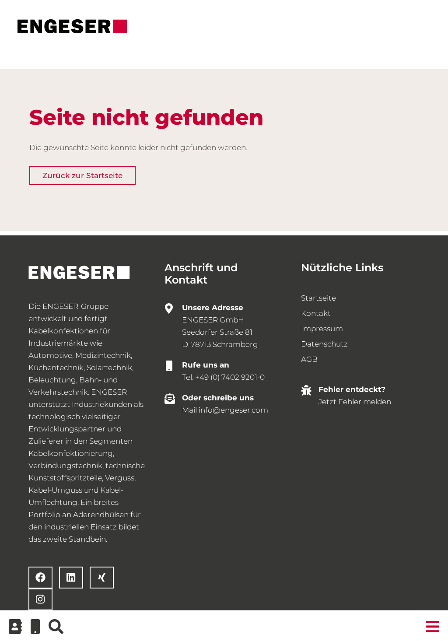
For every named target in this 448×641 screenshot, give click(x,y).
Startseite (318, 298)
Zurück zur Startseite (82, 175)
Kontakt (316, 313)
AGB (309, 359)
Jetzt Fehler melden (354, 401)
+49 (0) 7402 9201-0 (230, 377)
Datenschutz (324, 344)
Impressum (322, 328)
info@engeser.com (233, 410)
